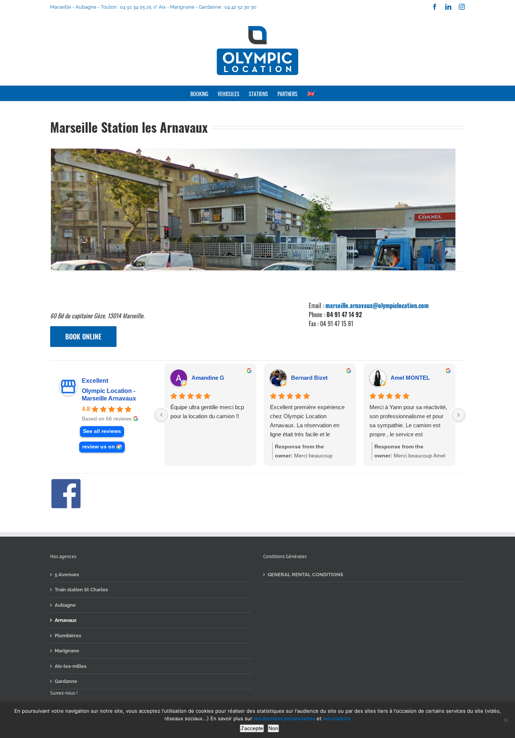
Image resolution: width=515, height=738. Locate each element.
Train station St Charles (81, 589)
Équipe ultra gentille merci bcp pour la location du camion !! (207, 411)
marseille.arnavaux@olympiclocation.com (377, 305)
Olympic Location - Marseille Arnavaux (109, 395)
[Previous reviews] (161, 414)
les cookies (337, 718)
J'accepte (252, 728)
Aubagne (65, 605)
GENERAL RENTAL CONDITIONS (305, 574)
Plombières (68, 635)
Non (273, 728)
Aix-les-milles (70, 666)
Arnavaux (66, 620)
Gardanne (66, 681)
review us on (98, 447)
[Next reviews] (458, 414)
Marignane (67, 651)
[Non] (505, 720)
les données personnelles (284, 718)
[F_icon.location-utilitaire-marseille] (66, 480)
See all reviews (102, 431)
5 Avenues (67, 574)
